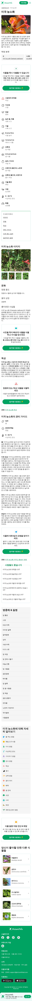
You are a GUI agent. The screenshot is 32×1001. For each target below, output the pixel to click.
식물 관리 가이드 (16, 954)
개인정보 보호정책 (7, 965)
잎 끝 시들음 (7, 688)
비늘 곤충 (6, 664)
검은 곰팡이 (7, 698)
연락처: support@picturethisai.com (16, 972)
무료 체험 (23, 3)
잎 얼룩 (5, 683)
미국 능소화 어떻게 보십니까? (13, 594)
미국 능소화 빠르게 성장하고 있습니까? (15, 589)
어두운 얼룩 (7, 630)
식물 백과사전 (5, 8)
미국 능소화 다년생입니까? (12, 579)
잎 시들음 (6, 669)
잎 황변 (5, 615)
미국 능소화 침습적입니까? (12, 574)
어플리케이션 (5, 957)
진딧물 (5, 703)
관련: (9, 410)
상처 (4, 640)
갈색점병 (6, 635)
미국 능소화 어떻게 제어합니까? (14, 583)
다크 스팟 (6, 649)
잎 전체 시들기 (8, 659)
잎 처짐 (5, 654)
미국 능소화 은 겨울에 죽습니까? (14, 599)
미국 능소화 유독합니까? (11, 569)
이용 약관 (17, 965)
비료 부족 (6, 625)
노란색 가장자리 (8, 708)
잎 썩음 (5, 693)
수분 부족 (6, 644)
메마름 (5, 679)
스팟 (4, 620)
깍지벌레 (6, 713)
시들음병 (6, 718)
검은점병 (6, 674)
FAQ (2, 972)
